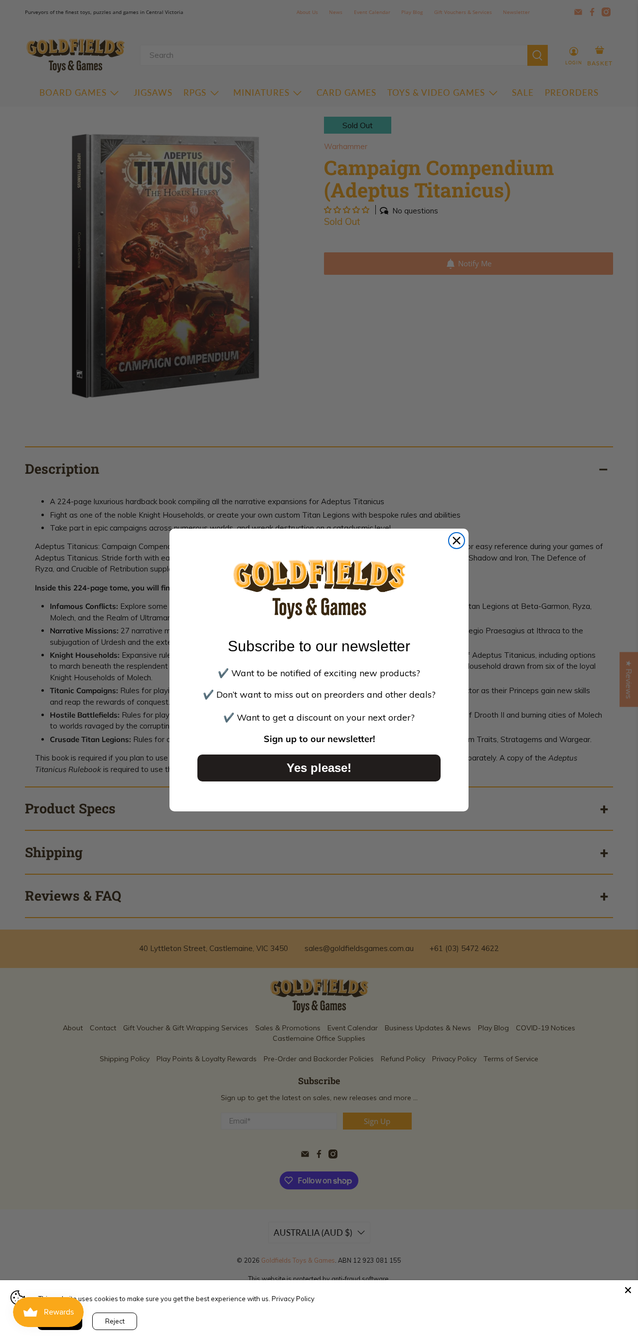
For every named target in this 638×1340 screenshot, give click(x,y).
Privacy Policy (293, 1299)
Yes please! (319, 767)
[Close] (628, 1290)
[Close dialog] (457, 541)
